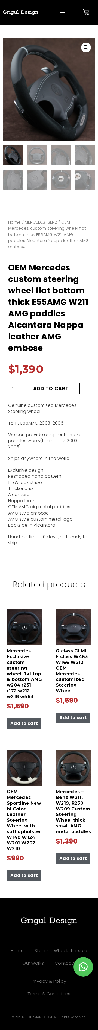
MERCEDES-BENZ (41, 222)
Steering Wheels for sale (61, 950)
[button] (62, 12)
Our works (33, 963)
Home (14, 222)
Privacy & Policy (49, 981)
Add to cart (51, 388)
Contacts (65, 963)
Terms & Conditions (48, 994)
